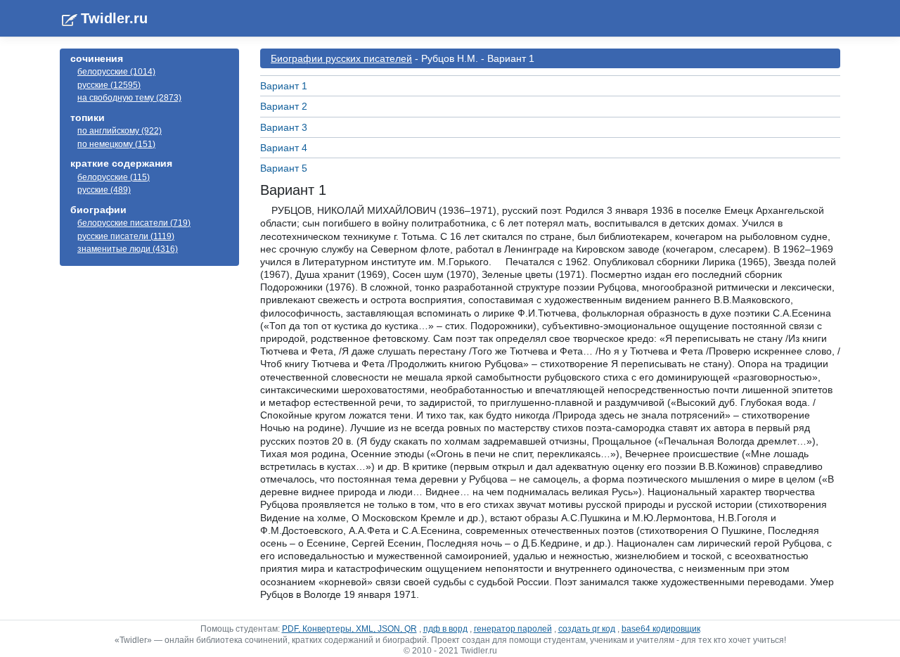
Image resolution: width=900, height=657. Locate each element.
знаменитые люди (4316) (127, 249)
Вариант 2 (283, 106)
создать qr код (586, 629)
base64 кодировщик (661, 629)
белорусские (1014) (116, 72)
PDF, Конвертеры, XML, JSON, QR (349, 629)
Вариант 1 (283, 85)
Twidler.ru (114, 18)
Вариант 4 (283, 147)
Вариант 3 (283, 127)
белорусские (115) (113, 177)
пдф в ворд (445, 629)
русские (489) (104, 190)
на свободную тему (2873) (129, 98)
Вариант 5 (283, 168)
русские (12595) (109, 85)
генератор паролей (513, 629)
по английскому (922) (119, 131)
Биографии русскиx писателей (341, 58)
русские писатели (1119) (125, 236)
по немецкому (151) (116, 144)
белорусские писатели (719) (134, 223)
